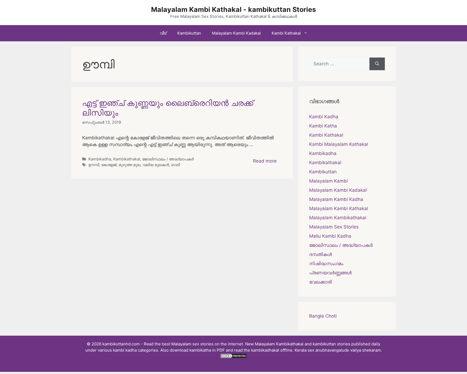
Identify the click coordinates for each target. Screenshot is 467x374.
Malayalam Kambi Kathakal (338, 208)
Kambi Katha (323, 126)
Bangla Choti (323, 316)
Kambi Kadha (323, 116)
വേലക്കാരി (320, 282)
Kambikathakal (126, 159)
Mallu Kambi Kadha (330, 236)
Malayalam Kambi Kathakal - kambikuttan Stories (233, 9)
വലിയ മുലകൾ (155, 164)
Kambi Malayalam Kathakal (338, 144)
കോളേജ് (108, 164)
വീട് (163, 33)
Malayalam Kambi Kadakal (236, 33)
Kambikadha (99, 159)
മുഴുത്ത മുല (129, 164)
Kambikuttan (189, 33)
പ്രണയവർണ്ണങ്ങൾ (330, 272)
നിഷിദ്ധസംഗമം (326, 263)
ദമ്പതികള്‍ (320, 254)
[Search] (377, 64)
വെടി (175, 164)
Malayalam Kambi (328, 181)
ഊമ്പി (93, 164)
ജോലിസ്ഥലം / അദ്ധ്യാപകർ (168, 159)
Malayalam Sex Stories (334, 227)
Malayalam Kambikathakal (337, 217)
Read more (265, 161)
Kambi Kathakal (286, 33)
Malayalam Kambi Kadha (336, 199)
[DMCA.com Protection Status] (233, 357)
